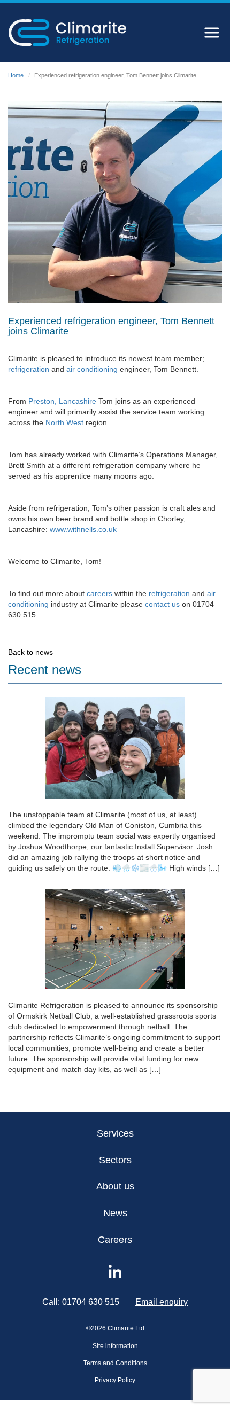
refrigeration (28, 369)
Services (115, 1133)
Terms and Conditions (115, 1363)
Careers (115, 1239)
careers (99, 593)
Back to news (30, 652)
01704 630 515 (90, 1301)
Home (16, 75)
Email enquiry (161, 1301)
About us (115, 1186)
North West (64, 422)
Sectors (115, 1160)
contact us (162, 604)
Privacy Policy (115, 1380)
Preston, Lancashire (63, 401)
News (115, 1213)
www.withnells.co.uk (83, 529)
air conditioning (92, 369)
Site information (115, 1346)
